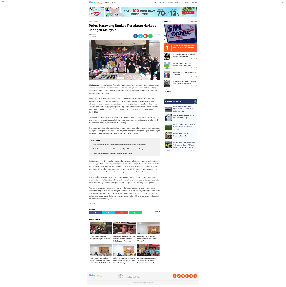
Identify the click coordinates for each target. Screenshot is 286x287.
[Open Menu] (3, 2)
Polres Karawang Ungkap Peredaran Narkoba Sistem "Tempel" (113, 153)
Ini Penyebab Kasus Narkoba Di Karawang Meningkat (184, 55)
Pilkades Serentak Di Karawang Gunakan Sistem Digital (183, 117)
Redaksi (120, 275)
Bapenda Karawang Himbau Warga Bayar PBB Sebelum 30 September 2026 (183, 109)
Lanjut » (193, 151)
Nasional (162, 2)
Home (154, 2)
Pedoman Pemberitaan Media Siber (129, 277)
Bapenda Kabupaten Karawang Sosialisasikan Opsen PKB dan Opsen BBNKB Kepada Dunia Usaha (184, 145)
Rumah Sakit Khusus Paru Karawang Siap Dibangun (182, 64)
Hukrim (177, 2)
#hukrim (93, 204)
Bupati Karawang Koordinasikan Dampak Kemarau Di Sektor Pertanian (184, 127)
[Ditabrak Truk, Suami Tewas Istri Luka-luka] (167, 74)
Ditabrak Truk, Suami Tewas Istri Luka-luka (184, 73)
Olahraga (186, 2)
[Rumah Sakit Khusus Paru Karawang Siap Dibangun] (167, 65)
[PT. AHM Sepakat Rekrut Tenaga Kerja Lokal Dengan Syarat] (167, 83)
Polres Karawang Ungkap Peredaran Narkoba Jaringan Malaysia (122, 28)
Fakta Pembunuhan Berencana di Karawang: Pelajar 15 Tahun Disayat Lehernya (118, 149)
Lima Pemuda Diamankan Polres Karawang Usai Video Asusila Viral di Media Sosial (119, 144)
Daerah (170, 2)
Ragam (194, 2)
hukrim (96, 21)
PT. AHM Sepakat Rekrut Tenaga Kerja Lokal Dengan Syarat (184, 82)
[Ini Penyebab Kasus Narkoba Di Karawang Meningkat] (167, 56)
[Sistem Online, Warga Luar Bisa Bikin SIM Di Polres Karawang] (180, 33)
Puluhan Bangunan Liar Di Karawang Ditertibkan (182, 135)
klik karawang (148, 282)
